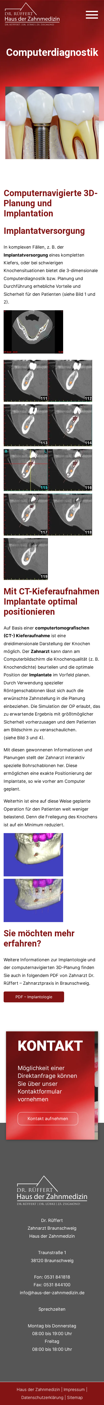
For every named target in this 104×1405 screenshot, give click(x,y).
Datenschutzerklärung (42, 1397)
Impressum (74, 1389)
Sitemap (75, 1397)
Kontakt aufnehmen (48, 1118)
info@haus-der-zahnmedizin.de (52, 1292)
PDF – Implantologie (33, 996)
